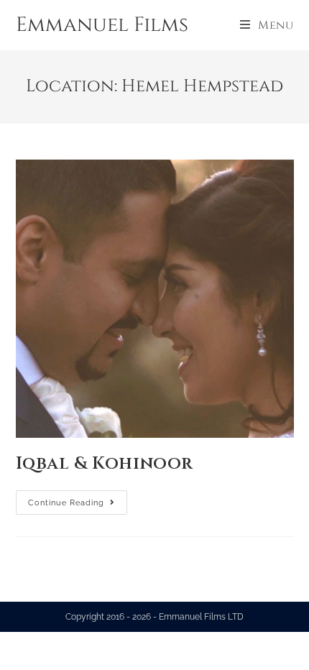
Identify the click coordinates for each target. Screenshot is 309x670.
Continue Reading (77, 499)
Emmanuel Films (102, 25)
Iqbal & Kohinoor (104, 463)
